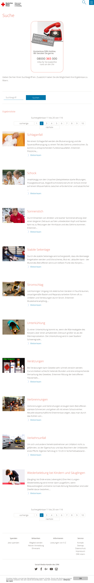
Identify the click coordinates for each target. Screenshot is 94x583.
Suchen (35, 97)
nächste (49, 127)
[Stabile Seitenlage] (13, 253)
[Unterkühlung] (13, 327)
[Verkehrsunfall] (13, 441)
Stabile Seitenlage (38, 250)
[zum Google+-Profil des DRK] (46, 569)
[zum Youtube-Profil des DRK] (51, 569)
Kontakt (80, 543)
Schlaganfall (35, 135)
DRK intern (80, 554)
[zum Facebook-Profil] (36, 569)
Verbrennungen (37, 399)
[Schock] (13, 177)
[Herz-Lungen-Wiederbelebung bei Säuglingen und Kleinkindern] (13, 476)
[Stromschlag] (13, 288)
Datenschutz (80, 548)
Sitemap (80, 545)
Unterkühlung (36, 323)
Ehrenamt (36, 548)
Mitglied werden (35, 543)
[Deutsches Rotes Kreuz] (7, 5)
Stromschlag (35, 285)
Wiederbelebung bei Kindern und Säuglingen (56, 473)
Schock (31, 173)
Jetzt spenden (13, 543)
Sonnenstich (35, 211)
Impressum (80, 551)
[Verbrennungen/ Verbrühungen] (13, 403)
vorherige (23, 123)
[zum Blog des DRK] (56, 569)
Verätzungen (35, 361)
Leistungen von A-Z (58, 543)
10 (82, 123)
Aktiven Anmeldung (36, 545)
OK (80, 578)
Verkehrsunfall (36, 438)
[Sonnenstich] (13, 215)
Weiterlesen (35, 155)
